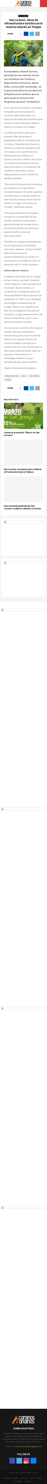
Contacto (27, 1481)
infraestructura (11, 376)
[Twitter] (19, 1461)
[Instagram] (26, 1461)
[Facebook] (12, 1461)
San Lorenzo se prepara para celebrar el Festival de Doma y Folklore (23, 470)
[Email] (33, 1461)
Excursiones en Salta (10, 1478)
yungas (8, 380)
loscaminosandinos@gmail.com (28, 1446)
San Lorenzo (23, 16)
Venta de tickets (36, 1478)
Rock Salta (18, 1481)
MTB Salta (24, 1478)
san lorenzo (34, 376)
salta (24, 376)
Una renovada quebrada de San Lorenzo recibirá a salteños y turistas (22, 507)
